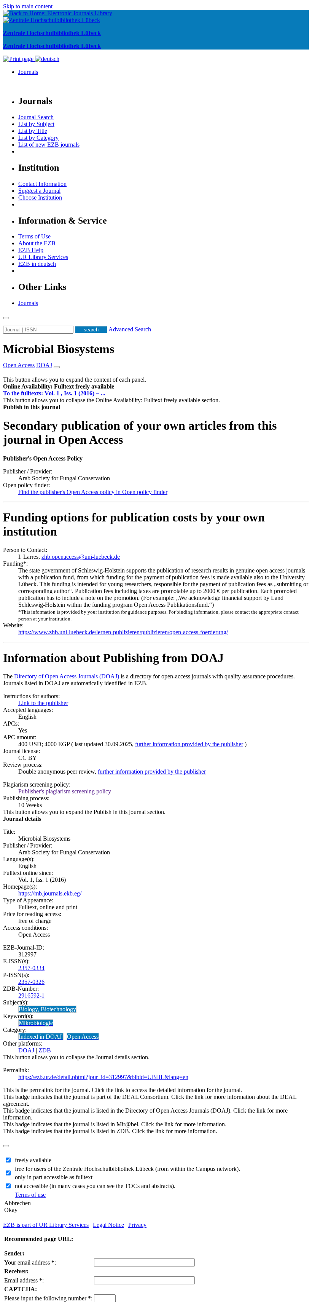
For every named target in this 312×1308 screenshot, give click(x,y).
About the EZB (37, 243)
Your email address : (30, 1262)
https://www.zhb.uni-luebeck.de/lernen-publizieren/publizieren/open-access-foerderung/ (123, 632)
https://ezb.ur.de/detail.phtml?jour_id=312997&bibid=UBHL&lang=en (103, 1077)
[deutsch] (47, 59)
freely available (33, 1160)
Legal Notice (108, 1225)
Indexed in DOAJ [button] (41, 1036)
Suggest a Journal (39, 190)
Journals (28, 72)
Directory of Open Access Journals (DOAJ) (66, 676)
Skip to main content (28, 6)
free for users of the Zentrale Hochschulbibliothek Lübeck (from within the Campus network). (127, 1169)
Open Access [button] (19, 365)
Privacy (137, 1225)
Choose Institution (40, 197)
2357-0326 (31, 982)
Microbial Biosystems (58, 349)
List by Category (38, 137)
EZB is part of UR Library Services (46, 1225)
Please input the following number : (48, 1298)
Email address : (24, 1280)
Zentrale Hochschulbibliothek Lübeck (52, 33)
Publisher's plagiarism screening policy (64, 791)
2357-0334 (31, 968)
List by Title (32, 131)
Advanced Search (129, 329)
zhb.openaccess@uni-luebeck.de (80, 556)
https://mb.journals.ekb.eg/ (49, 893)
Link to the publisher (43, 703)
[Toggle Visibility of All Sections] (57, 367)
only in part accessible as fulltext (53, 1177)
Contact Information (42, 184)
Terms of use (30, 1194)
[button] (58, 386)
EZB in (37, 264)
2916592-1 (31, 995)
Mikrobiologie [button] (36, 1023)
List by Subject (36, 124)
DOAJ (27, 1050)
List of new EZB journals (49, 144)
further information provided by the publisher (189, 744)
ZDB (44, 1050)
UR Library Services (43, 257)
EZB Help (30, 250)
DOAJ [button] (44, 365)
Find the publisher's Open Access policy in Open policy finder (92, 492)
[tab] (156, 386)
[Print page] (19, 59)
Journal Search (36, 117)
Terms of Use (34, 236)
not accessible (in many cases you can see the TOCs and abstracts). (95, 1186)
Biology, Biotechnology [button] (47, 1009)
